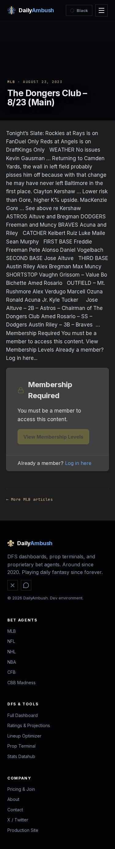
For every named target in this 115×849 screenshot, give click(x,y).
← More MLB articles (29, 499)
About (13, 799)
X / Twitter (17, 819)
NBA (11, 662)
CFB (11, 672)
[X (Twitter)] (12, 585)
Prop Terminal (21, 746)
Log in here (78, 463)
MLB (11, 82)
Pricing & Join (21, 789)
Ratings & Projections (28, 725)
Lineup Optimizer (24, 735)
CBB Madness (21, 682)
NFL (11, 641)
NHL (11, 651)
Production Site (22, 830)
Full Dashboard (22, 715)
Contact (15, 809)
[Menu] (101, 10)
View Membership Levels (53, 437)
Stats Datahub (21, 756)
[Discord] (26, 585)
